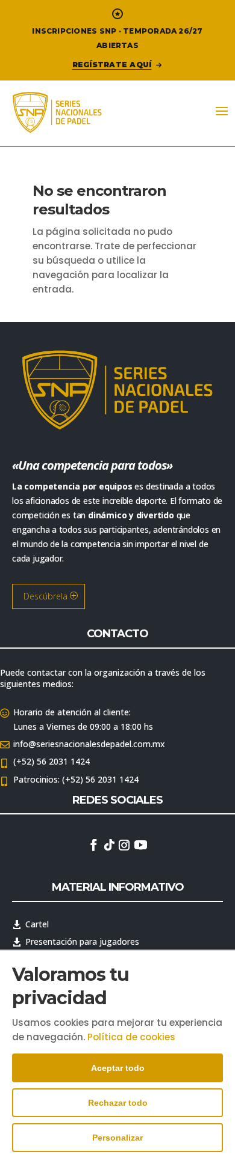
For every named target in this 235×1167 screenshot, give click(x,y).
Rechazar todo (118, 1103)
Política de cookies (131, 1037)
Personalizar (117, 1137)
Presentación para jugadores (82, 941)
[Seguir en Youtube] (140, 845)
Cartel (37, 924)
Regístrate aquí (112, 64)
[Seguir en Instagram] (124, 845)
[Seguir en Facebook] (93, 845)
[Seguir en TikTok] (109, 845)
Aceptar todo (118, 1068)
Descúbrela (45, 596)
